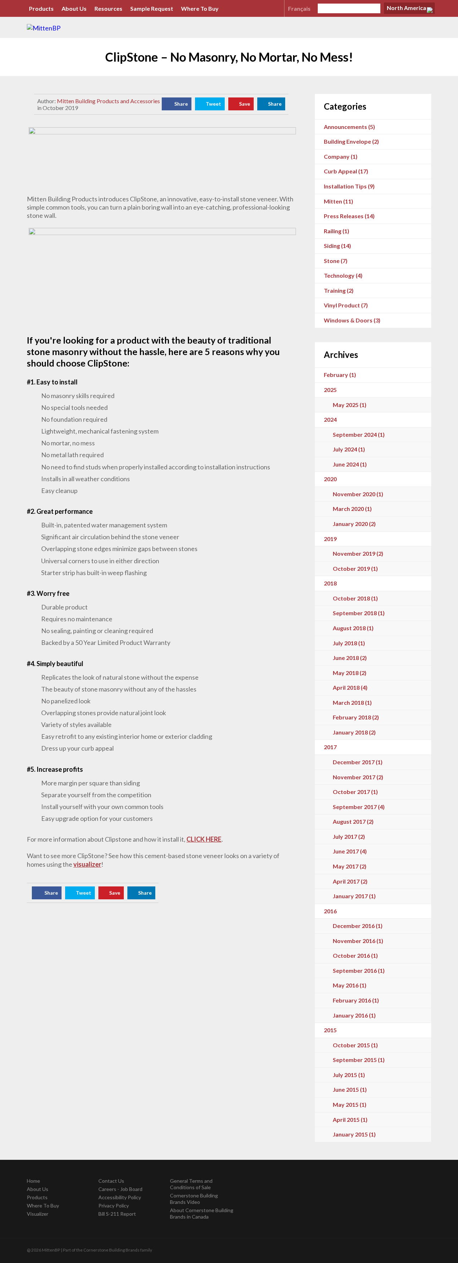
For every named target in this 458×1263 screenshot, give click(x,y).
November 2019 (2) (358, 553)
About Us (74, 8)
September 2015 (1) (359, 1059)
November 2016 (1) (358, 940)
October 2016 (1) (355, 955)
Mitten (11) (338, 201)
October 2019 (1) (355, 568)
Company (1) (340, 156)
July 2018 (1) (349, 643)
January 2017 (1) (354, 896)
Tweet (213, 104)
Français (299, 8)
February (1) (340, 374)
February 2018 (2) (356, 717)
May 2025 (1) (349, 404)
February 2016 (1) (356, 1000)
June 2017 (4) (350, 851)
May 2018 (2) (349, 672)
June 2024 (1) (350, 464)
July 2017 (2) (349, 836)
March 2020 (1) (352, 508)
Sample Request (151, 8)
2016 (330, 911)
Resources (108, 8)
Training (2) (339, 290)
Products (41, 8)
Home (33, 1181)
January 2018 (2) (354, 732)
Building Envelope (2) (351, 141)
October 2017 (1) (355, 791)
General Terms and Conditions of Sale (191, 1184)
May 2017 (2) (349, 866)
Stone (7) (335, 260)
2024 (330, 419)
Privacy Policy (113, 1205)
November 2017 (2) (358, 777)
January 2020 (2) (354, 523)
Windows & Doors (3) (352, 320)
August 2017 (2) (353, 821)
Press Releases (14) (349, 215)
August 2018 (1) (353, 628)
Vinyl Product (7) (346, 305)
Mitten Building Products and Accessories (108, 100)
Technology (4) (343, 275)
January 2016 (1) (354, 1015)
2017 (330, 746)
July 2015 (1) (349, 1074)
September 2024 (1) (359, 434)
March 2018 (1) (352, 702)
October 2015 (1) (355, 1045)
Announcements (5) (349, 126)
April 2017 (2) (350, 881)
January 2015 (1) (354, 1134)
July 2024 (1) (349, 449)
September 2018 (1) (359, 612)
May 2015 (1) (349, 1104)
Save (244, 104)
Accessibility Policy (119, 1197)
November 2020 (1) (358, 494)
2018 (330, 583)
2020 (330, 478)
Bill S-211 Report (117, 1214)
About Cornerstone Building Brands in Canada (201, 1213)
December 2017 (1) (358, 762)
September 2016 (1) (359, 970)
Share (181, 104)
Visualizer (37, 1214)
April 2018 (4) (350, 687)
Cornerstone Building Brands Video (194, 1198)
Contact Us (111, 1181)
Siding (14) (337, 245)
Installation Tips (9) (349, 186)
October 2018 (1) (355, 598)
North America (406, 7)
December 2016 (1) (358, 925)
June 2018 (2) (350, 657)
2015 (330, 1030)
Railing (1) (336, 231)
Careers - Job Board (120, 1189)
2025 (330, 389)
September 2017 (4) (359, 806)
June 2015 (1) (350, 1089)
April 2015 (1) (350, 1119)
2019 (330, 538)
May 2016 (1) (349, 985)
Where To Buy (200, 8)
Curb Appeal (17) (346, 171)
